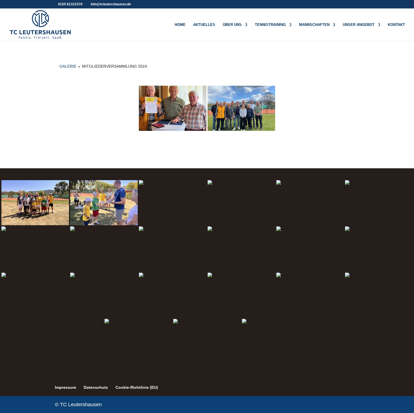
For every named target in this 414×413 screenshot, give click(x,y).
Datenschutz (96, 387)
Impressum (65, 387)
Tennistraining (270, 25)
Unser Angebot (359, 25)
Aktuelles (204, 25)
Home (180, 25)
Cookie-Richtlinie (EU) (136, 387)
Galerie (67, 66)
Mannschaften (314, 25)
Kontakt (396, 25)
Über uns (232, 25)
